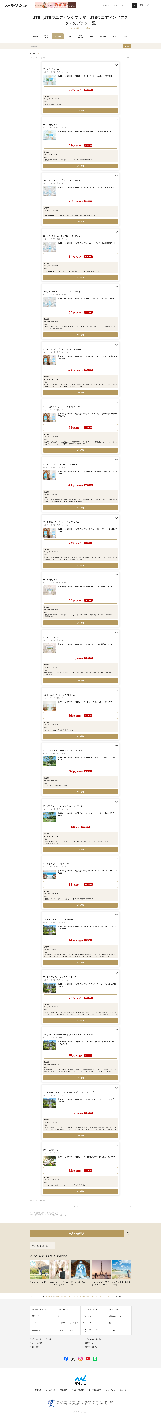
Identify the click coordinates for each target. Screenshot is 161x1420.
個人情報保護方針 (95, 1390)
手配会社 (76, 1296)
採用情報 (123, 1390)
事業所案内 (63, 1390)
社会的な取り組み (78, 1390)
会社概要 (38, 1390)
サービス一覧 (50, 1390)
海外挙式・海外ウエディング (63, 1296)
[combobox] (117, 5)
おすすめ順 (126, 58)
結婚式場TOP (48, 1296)
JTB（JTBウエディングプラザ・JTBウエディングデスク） (98, 1296)
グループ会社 (110, 1390)
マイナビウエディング (36, 1296)
